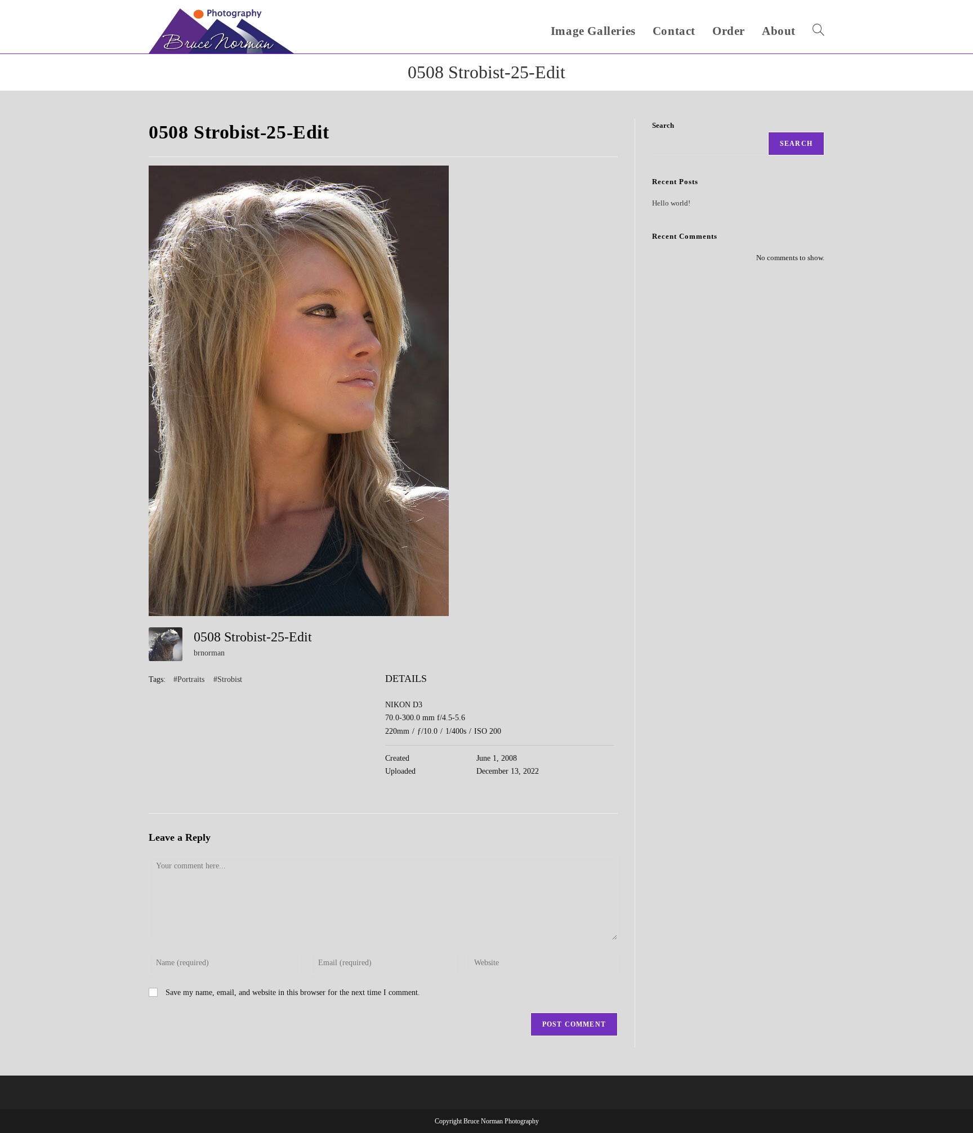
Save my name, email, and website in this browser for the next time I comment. (293, 992)
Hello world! (671, 203)
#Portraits (188, 679)
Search (663, 125)
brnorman (209, 653)
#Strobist (227, 679)
